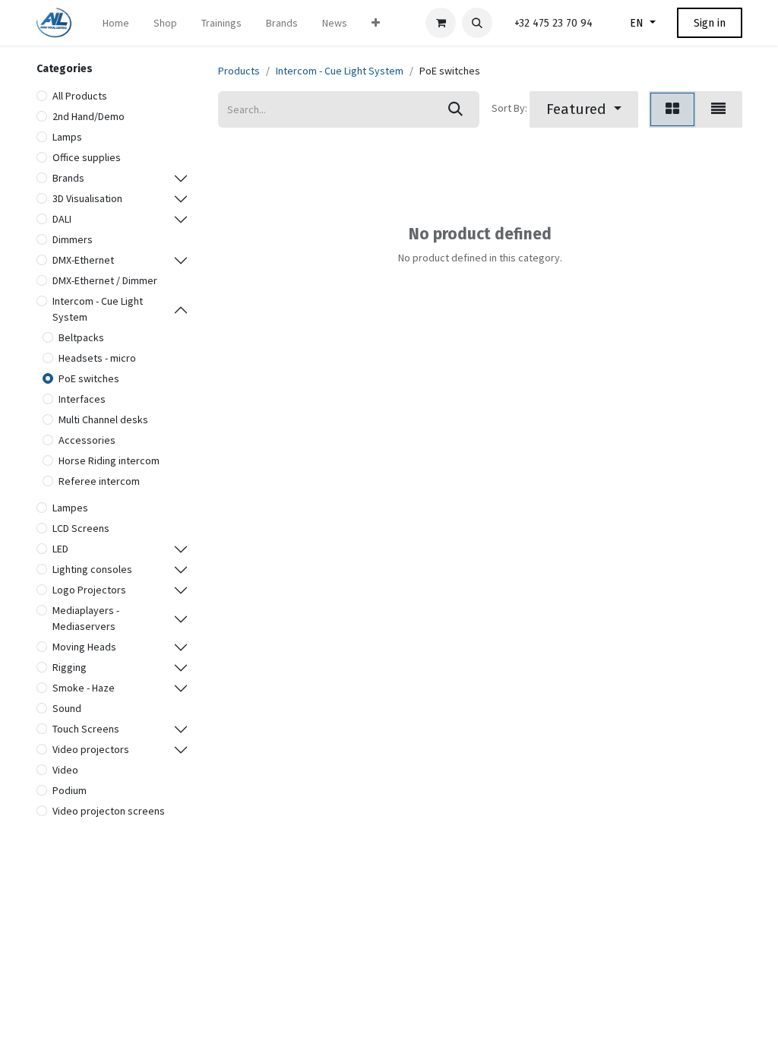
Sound (66, 708)
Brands (68, 178)
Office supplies (86, 157)
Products (239, 71)
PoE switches (89, 378)
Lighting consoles (92, 569)
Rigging (69, 667)
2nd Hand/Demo (88, 116)
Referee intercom (99, 481)
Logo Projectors (89, 590)
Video (65, 770)
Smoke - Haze (83, 688)
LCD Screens (80, 528)
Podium (69, 790)
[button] (477, 23)
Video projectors (90, 749)
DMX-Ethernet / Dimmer (104, 280)
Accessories (87, 440)
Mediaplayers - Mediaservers (85, 618)
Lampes (70, 507)
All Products (79, 96)
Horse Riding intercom (109, 460)
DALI (61, 219)
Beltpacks (81, 337)
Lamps (67, 137)
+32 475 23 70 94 (553, 23)
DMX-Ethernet (83, 260)
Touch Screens (85, 729)
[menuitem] (115, 23)
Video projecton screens (108, 811)
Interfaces (82, 399)
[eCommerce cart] (440, 23)
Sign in (710, 23)
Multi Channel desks (103, 419)
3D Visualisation (87, 198)
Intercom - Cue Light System (97, 309)
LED (60, 548)
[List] (718, 109)
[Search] (455, 109)
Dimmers (72, 239)
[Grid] (672, 109)
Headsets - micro (97, 358)
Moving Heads (84, 646)
